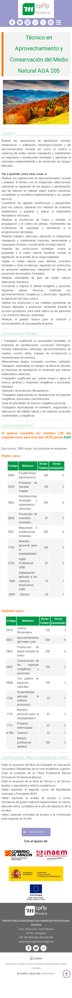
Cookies (49, 963)
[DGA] (19, 863)
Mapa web (60, 963)
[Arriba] (66, 974)
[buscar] (43, 24)
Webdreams (48, 973)
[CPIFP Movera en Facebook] (12, 24)
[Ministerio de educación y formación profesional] (36, 881)
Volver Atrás (36, 832)
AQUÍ (67, 437)
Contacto (36, 968)
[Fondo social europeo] (36, 900)
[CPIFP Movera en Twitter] (20, 24)
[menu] (58, 24)
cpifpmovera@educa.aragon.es (36, 941)
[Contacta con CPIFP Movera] (35, 24)
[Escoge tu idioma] (51, 24)
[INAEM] (52, 863)
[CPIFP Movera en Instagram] (27, 24)
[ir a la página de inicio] (36, 17)
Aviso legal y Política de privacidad (24, 963)
